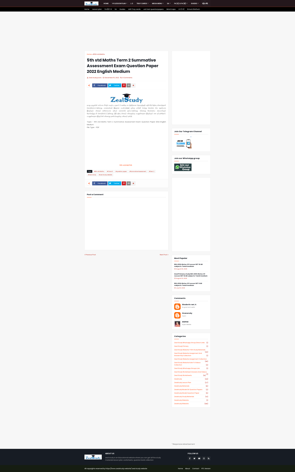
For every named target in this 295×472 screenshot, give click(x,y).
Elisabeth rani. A (189, 304)
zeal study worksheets (190, 375)
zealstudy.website (191, 403)
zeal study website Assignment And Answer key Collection (191, 354)
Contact (195, 468)
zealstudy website (191, 400)
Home (89, 54)
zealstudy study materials (191, 396)
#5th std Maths (99, 54)
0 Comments (127, 78)
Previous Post (91, 255)
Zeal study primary (191, 346)
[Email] (129, 85)
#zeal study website (105, 175)
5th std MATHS (126, 165)
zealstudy (191, 379)
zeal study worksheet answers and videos (191, 372)
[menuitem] (106, 3)
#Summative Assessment (138, 171)
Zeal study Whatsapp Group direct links (191, 343)
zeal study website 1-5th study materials (191, 350)
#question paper (121, 171)
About (187, 468)
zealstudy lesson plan (191, 382)
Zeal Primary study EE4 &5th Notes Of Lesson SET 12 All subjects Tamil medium (190, 275)
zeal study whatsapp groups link (191, 368)
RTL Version (206, 468)
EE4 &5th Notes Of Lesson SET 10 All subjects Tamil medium (188, 265)
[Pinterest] (124, 85)
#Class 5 (110, 171)
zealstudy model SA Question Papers (191, 389)
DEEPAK (185, 322)
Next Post (163, 255)
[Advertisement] (147, 31)
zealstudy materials (191, 386)
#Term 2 (151, 171)
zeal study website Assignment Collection (191, 359)
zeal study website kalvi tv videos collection (191, 363)
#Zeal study (92, 175)
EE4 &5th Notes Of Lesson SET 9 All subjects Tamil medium (188, 284)
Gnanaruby (187, 313)
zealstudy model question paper (191, 393)
